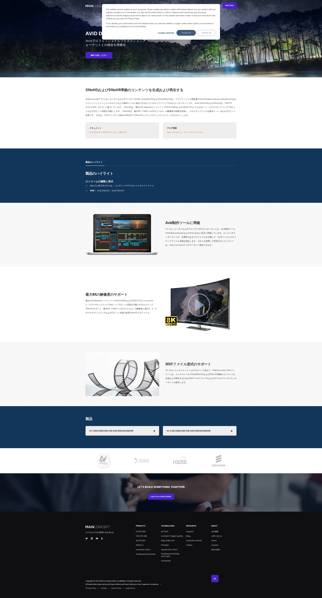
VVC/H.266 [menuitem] (141, 531)
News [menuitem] (214, 540)
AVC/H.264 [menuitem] (140, 540)
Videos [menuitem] (189, 545)
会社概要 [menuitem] (214, 531)
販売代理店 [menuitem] (215, 549)
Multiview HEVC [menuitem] (143, 549)
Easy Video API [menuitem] (168, 540)
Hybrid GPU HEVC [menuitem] (169, 549)
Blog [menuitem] (188, 536)
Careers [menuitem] (214, 545)
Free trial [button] (229, 5)
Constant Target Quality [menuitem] (172, 536)
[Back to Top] (214, 578)
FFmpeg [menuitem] (165, 545)
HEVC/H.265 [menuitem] (141, 536)
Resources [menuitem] (191, 526)
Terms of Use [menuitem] (116, 588)
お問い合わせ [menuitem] (216, 536)
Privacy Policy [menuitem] (91, 588)
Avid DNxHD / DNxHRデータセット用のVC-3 (108, 132)
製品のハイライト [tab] (94, 162)
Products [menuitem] (140, 526)
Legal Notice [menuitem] (130, 588)
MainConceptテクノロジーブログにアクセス (185, 132)
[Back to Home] (97, 5)
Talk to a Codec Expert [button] (161, 496)
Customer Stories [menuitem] (194, 540)
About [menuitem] (214, 526)
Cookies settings (166, 33)
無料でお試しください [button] (99, 55)
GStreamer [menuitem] (166, 561)
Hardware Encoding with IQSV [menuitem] (170, 555)
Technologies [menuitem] (168, 526)
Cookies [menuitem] (103, 588)
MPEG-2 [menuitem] (140, 545)
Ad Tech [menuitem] (164, 531)
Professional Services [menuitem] (145, 554)
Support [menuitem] (190, 531)
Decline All (206, 33)
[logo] (98, 526)
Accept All (186, 33)
